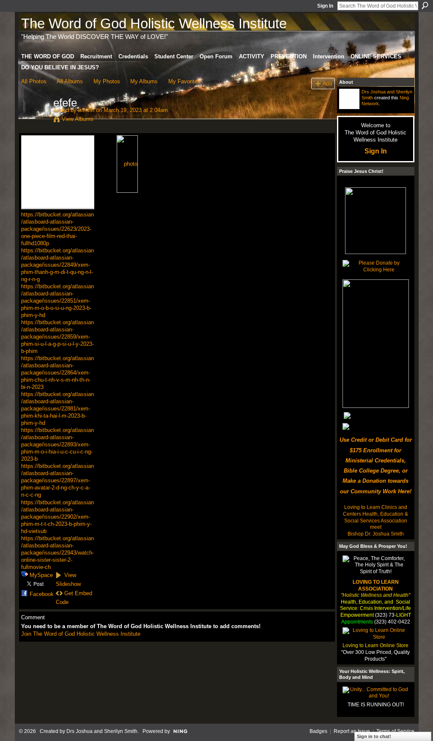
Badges (318, 731)
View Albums (77, 119)
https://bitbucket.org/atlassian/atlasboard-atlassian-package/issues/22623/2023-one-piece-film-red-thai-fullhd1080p (57, 228)
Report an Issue (352, 731)
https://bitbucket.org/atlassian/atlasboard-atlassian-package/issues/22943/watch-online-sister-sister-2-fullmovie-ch (57, 552)
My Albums (144, 81)
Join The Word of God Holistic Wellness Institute (80, 634)
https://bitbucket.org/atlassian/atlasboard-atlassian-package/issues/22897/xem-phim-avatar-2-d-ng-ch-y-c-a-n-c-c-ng (57, 480)
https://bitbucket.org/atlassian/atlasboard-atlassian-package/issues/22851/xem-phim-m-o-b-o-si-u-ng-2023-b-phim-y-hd (57, 300)
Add (327, 83)
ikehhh (86, 110)
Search (425, 5)
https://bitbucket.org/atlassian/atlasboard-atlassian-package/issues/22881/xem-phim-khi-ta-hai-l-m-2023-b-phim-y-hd (57, 408)
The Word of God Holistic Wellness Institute (154, 23)
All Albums (70, 81)
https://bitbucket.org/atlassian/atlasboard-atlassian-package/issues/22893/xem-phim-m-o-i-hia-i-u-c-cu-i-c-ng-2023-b (57, 444)
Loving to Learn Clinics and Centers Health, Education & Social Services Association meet (375, 517)
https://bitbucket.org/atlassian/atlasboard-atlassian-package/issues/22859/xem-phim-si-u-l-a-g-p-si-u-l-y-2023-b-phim (57, 336)
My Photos (106, 81)
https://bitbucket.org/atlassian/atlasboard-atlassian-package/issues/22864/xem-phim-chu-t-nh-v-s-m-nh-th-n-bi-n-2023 (57, 372)
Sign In (325, 6)
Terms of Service (395, 731)
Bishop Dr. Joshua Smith (376, 534)
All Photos (34, 81)
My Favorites (184, 81)
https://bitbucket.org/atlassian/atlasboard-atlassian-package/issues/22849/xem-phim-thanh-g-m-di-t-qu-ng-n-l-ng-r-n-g (57, 264)
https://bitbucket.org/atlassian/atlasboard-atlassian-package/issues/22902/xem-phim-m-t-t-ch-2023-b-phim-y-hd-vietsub (57, 516)
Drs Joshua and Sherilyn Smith (101, 731)
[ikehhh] (34, 120)
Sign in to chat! (374, 736)
